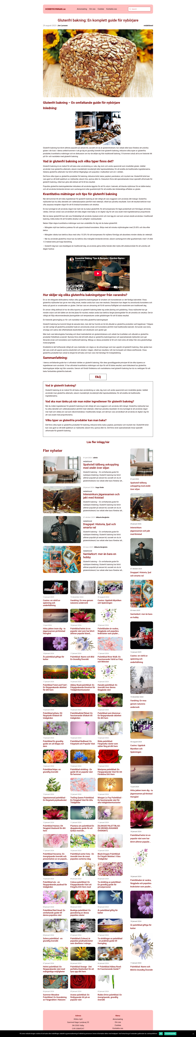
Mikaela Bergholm (102, 517)
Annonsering (82, 9)
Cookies (101, 9)
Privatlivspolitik (170, 1033)
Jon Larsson (63, 25)
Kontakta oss (111, 9)
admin (95, 458)
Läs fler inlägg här (98, 442)
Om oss (92, 9)
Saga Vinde (100, 487)
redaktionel (148, 25)
